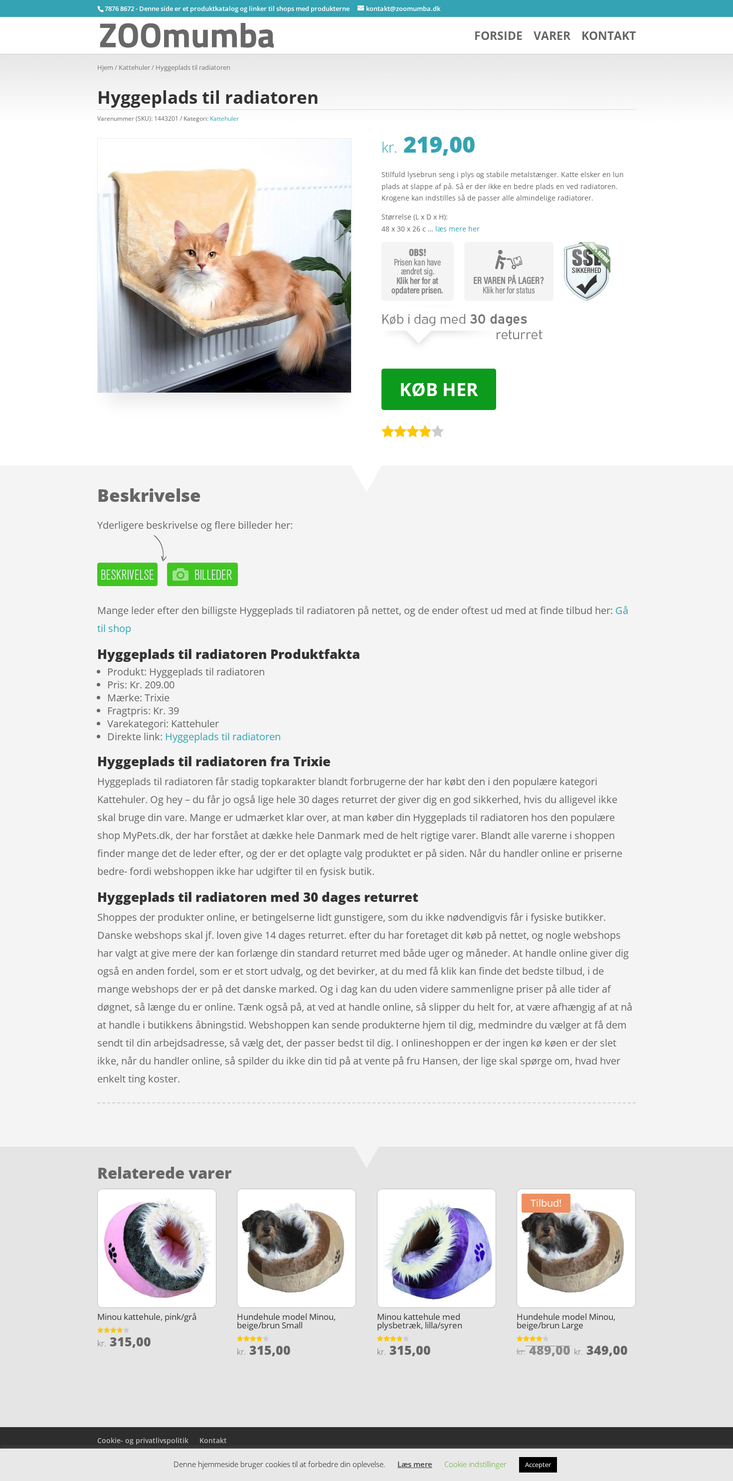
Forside (498, 37)
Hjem (105, 67)
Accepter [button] (538, 1464)
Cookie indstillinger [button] (475, 1464)
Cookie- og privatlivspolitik (142, 1440)
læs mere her (457, 228)
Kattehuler (134, 67)
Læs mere (414, 1464)
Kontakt (608, 37)
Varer (552, 37)
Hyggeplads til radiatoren (223, 736)
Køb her (438, 389)
